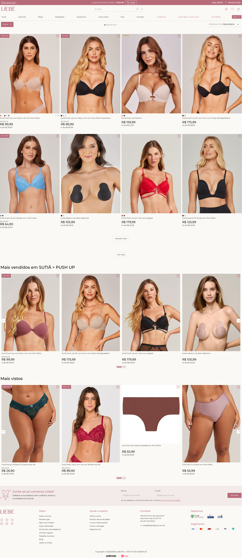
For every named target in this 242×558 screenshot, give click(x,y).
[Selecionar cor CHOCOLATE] (1, 115)
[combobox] (119, 9)
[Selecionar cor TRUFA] (9, 115)
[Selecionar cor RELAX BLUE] (1, 215)
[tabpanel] (31, 319)
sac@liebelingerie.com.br (154, 525)
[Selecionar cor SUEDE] (185, 115)
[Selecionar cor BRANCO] (3, 115)
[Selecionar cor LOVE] (122, 215)
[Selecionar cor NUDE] (65, 115)
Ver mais (121, 255)
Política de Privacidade (170, 500)
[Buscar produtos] (142, 9)
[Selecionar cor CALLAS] (7, 115)
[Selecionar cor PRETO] (5, 115)
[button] (137, 9)
